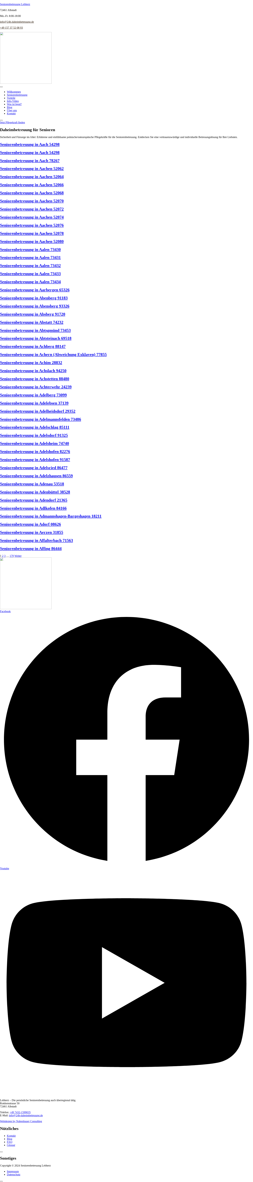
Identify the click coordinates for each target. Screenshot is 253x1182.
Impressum (13, 1171)
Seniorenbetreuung (17, 94)
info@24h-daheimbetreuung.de (17, 21)
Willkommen (14, 91)
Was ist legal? (14, 104)
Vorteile (11, 98)
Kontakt (11, 113)
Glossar (11, 1145)
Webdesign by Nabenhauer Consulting (21, 1121)
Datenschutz (13, 1174)
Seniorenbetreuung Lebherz (15, 4)
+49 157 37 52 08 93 (11, 27)
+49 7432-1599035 (20, 1112)
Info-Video (13, 101)
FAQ (9, 1141)
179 (12, 555)
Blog (9, 107)
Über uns (12, 110)
